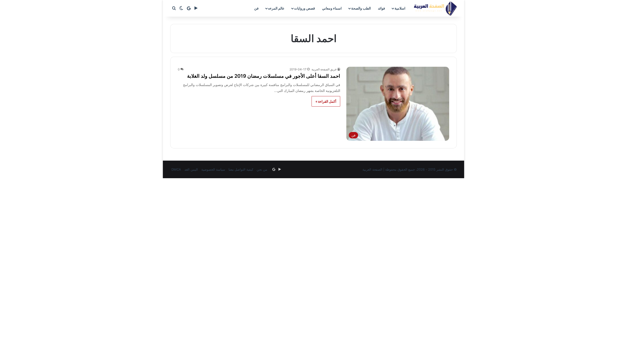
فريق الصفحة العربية (324, 69)
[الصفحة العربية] (435, 8)
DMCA (176, 169)
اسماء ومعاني (332, 8)
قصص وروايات (304, 8)
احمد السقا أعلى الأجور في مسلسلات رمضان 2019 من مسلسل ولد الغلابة (263, 76)
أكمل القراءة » (325, 101)
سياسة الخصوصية (213, 169)
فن (256, 8)
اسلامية (400, 8)
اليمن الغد (191, 169)
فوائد (381, 8)
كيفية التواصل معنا (241, 169)
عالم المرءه (276, 8)
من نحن (262, 169)
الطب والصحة (361, 8)
